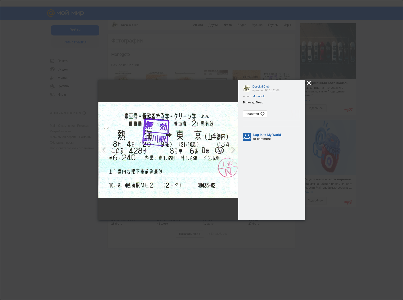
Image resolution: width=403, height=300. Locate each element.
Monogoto (259, 96)
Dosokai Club (261, 86)
